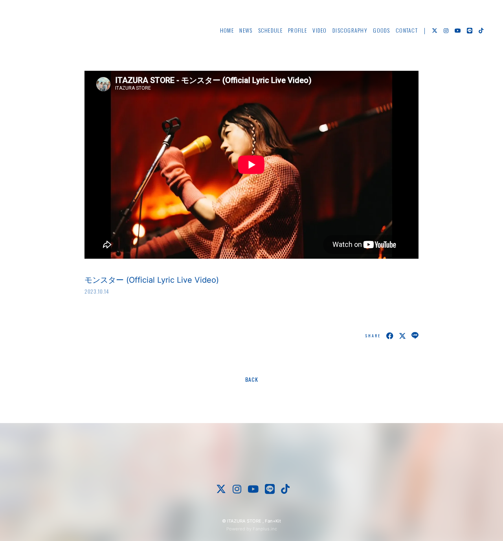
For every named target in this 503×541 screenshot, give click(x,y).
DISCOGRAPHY (349, 30)
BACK (251, 379)
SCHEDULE (270, 30)
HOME (227, 30)
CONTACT (407, 30)
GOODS (381, 30)
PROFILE (297, 30)
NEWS (245, 30)
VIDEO (319, 30)
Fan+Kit (273, 521)
